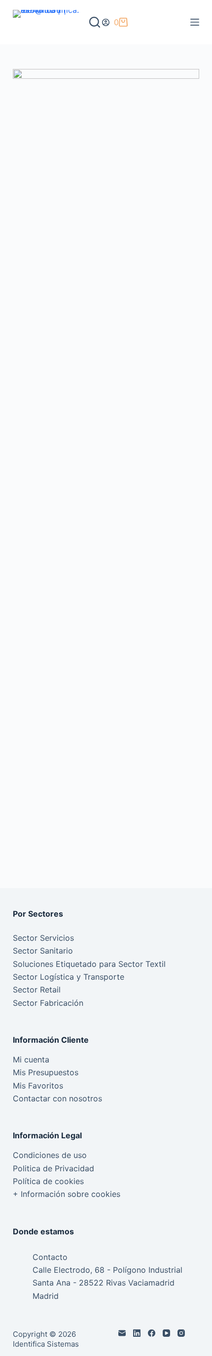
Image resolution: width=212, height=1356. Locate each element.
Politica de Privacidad (53, 1168)
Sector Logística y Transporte (68, 977)
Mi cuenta (31, 1059)
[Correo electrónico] (122, 1333)
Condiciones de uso (50, 1155)
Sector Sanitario (43, 951)
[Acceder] (105, 22)
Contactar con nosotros (57, 1098)
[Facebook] (151, 1333)
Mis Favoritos (38, 1086)
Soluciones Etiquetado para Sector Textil (89, 964)
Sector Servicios (43, 938)
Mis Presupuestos (45, 1072)
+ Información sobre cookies (66, 1194)
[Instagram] (181, 1333)
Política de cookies (48, 1181)
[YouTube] (166, 1333)
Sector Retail (37, 989)
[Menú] (194, 22)
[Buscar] (94, 22)
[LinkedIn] (137, 1333)
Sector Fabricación (48, 1003)
